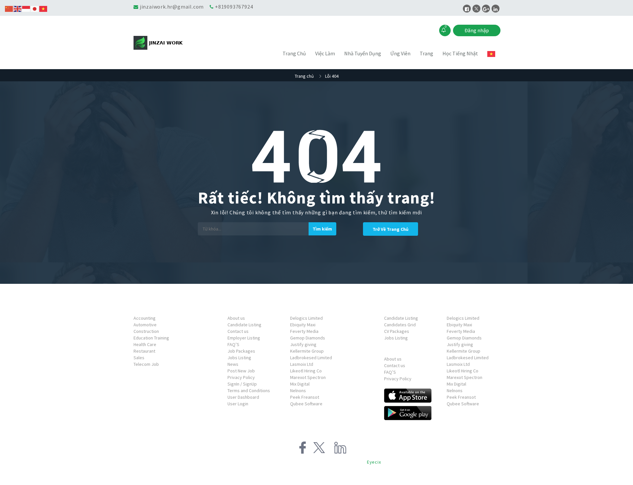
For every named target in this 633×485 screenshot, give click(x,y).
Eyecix (374, 462)
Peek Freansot (304, 397)
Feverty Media (304, 331)
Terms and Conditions (248, 390)
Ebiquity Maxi (303, 325)
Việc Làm (325, 53)
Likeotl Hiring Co (306, 371)
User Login (237, 404)
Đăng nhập (477, 30)
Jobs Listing (239, 358)
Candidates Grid (400, 325)
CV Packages (396, 331)
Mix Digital (300, 384)
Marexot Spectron (308, 377)
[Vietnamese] (491, 54)
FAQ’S (233, 344)
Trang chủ (304, 76)
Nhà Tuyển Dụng (362, 53)
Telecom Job (146, 364)
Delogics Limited (306, 318)
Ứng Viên (400, 53)
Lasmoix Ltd (301, 364)
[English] (18, 8)
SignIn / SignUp (242, 384)
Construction (146, 331)
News (232, 364)
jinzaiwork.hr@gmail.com (172, 6)
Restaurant (144, 351)
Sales (139, 358)
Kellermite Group (307, 351)
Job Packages (241, 351)
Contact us (238, 331)
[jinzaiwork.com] (179, 43)
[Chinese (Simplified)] (9, 8)
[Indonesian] (26, 8)
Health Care (145, 344)
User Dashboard (243, 397)
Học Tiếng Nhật (460, 53)
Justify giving (303, 344)
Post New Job (241, 371)
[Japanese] (35, 8)
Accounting (145, 318)
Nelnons (298, 390)
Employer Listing (243, 338)
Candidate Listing (244, 325)
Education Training (151, 338)
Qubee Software (306, 404)
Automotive (145, 325)
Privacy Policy (241, 377)
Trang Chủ (294, 53)
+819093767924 (234, 6)
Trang (426, 53)
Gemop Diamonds (307, 338)
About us (236, 318)
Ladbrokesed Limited (311, 358)
